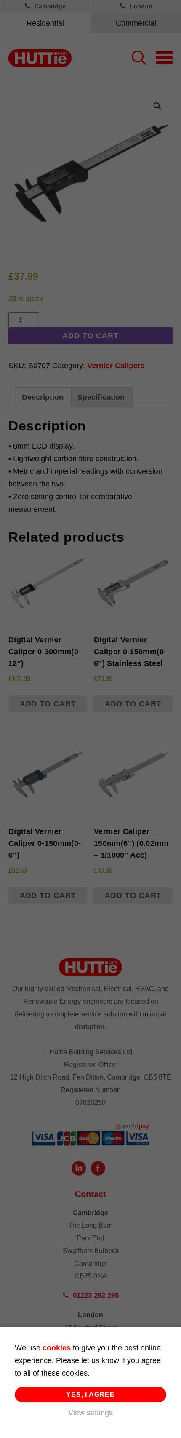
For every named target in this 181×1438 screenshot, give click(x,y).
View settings (90, 1413)
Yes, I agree (90, 1394)
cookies (57, 1348)
